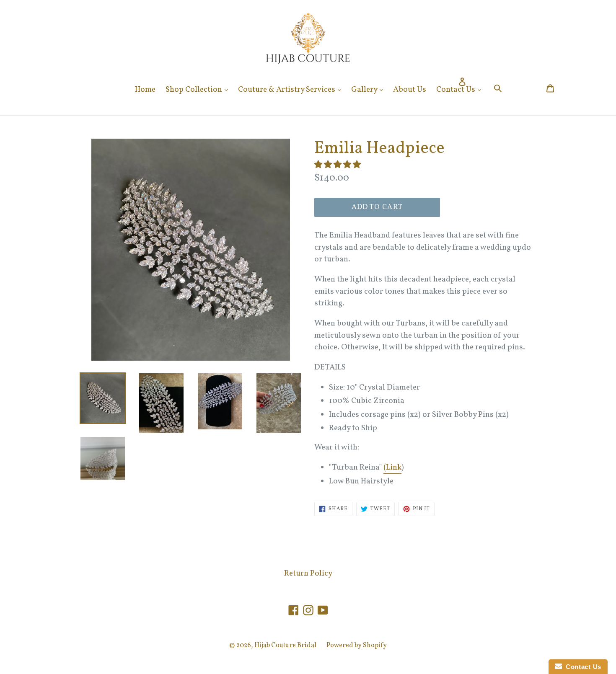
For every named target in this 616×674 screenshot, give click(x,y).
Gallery (369, 89)
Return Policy (308, 573)
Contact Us (460, 89)
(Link (392, 467)
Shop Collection (199, 89)
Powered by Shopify (356, 645)
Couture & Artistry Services (291, 89)
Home (145, 89)
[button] (338, 165)
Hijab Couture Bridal (285, 645)
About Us (409, 89)
